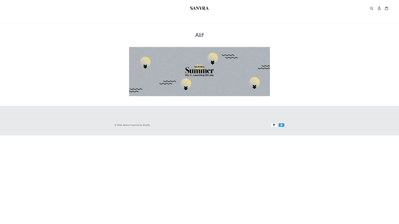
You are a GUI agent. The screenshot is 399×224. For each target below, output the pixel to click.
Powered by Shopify (140, 125)
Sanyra (126, 125)
